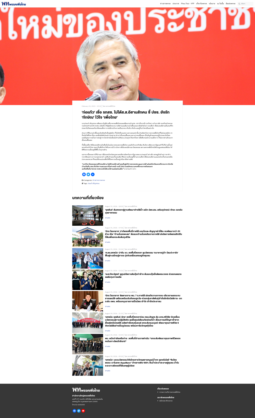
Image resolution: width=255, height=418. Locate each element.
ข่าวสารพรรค (165, 3)
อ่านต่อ (107, 218)
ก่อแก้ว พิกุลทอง (93, 183)
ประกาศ (176, 3)
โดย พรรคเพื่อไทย (109, 106)
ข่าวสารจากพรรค (99, 180)
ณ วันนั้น (220, 3)
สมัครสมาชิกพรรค (166, 401)
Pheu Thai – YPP (187, 3)
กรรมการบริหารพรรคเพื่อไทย (169, 392)
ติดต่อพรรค (230, 3)
